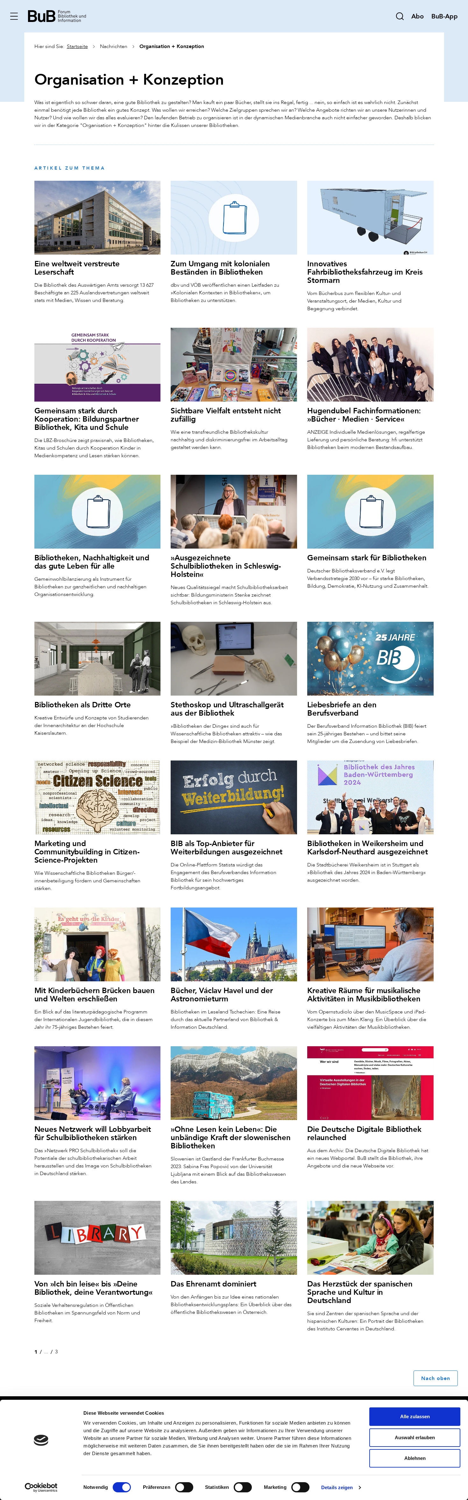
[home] (57, 15)
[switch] (184, 1487)
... (46, 1352)
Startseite (77, 46)
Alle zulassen (415, 1416)
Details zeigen (337, 1487)
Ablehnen (415, 1458)
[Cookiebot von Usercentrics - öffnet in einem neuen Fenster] (41, 1487)
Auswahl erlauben (415, 1437)
